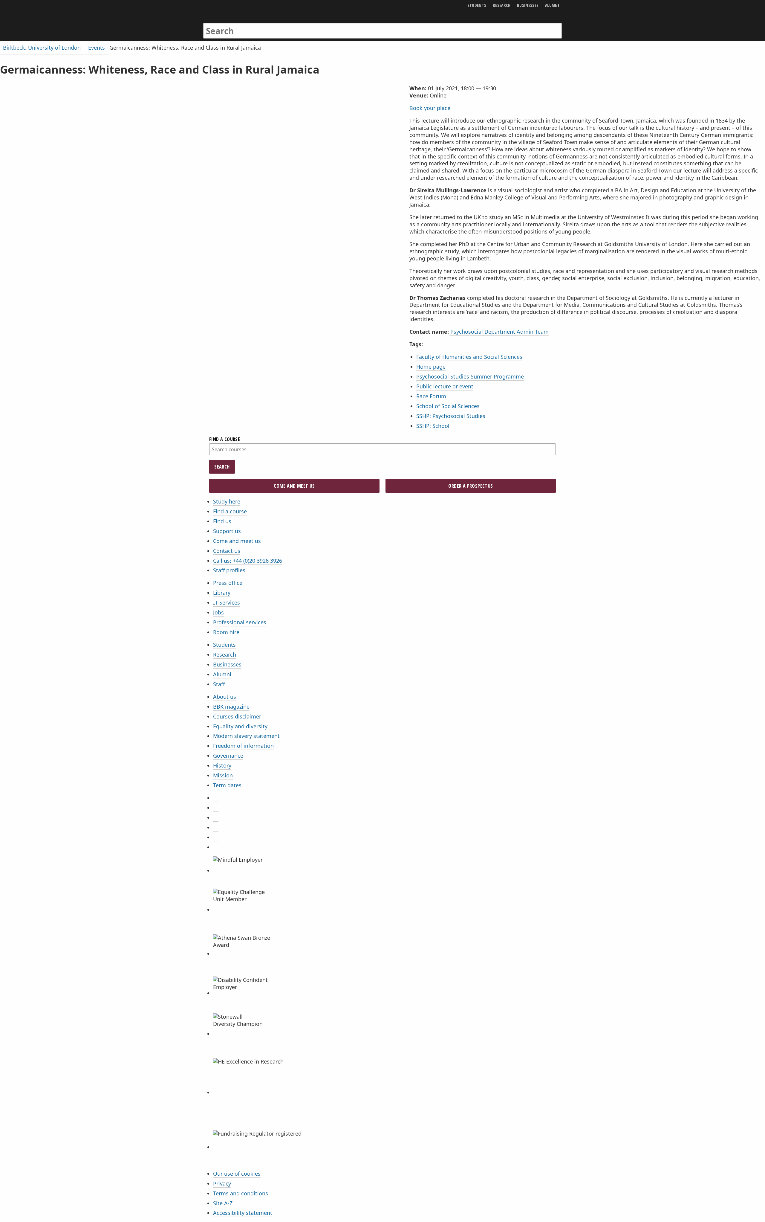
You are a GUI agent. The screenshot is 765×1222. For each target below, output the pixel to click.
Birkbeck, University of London (42, 47)
